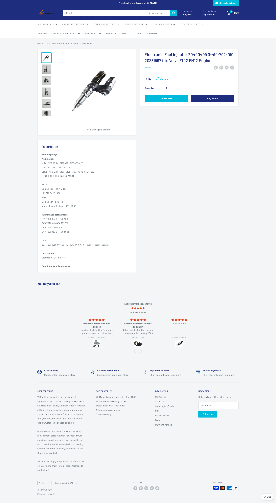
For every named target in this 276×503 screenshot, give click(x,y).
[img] (138, 308)
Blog (157, 420)
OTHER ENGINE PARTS (105, 24)
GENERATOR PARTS (134, 24)
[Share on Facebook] (216, 67)
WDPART (149, 67)
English (42, 483)
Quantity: (149, 87)
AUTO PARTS (91, 33)
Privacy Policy (162, 415)
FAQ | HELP (111, 33)
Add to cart (166, 98)
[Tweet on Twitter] (227, 67)
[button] (136, 351)
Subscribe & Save (228, 3)
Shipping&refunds (164, 406)
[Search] (173, 13)
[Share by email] (232, 67)
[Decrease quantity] (159, 88)
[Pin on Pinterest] (221, 67)
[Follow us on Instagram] (146, 488)
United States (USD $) (63, 483)
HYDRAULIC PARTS (162, 24)
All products (50, 43)
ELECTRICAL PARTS (190, 24)
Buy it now (212, 98)
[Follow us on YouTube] (157, 488)
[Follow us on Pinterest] (152, 488)
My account (209, 14)
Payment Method (163, 424)
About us (159, 401)
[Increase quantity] (174, 88)
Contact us (160, 396)
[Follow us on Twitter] (141, 488)
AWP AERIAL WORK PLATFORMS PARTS (57, 33)
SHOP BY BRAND (45, 24)
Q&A (157, 410)
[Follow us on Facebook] (135, 488)
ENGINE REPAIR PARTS (73, 24)
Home (40, 43)
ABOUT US (126, 33)
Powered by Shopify (46, 494)
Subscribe (208, 414)
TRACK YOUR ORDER (147, 33)
